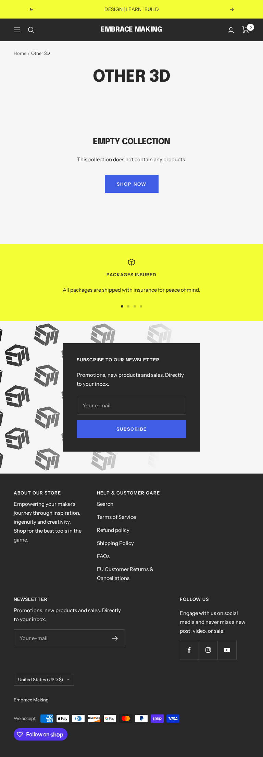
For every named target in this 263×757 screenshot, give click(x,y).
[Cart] (245, 29)
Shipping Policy (115, 543)
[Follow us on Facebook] (189, 650)
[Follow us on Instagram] (208, 650)
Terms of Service (116, 517)
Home (20, 53)
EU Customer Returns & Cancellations (125, 573)
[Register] (115, 638)
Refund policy (113, 530)
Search (105, 504)
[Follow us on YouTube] (226, 650)
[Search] (31, 30)
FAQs (103, 556)
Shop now (132, 184)
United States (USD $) (40, 679)
